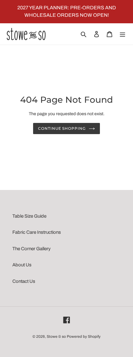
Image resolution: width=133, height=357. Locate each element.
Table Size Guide (29, 216)
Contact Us (23, 281)
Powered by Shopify (84, 336)
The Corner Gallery (31, 248)
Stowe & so (56, 336)
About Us (22, 264)
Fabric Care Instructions (36, 232)
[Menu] (122, 34)
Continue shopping (62, 128)
